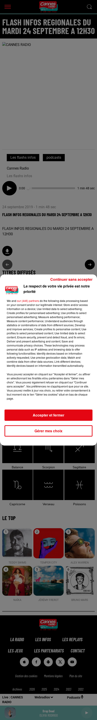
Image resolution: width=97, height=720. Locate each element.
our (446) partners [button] (28, 301)
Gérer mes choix (48, 430)
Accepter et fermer (48, 415)
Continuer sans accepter (71, 279)
